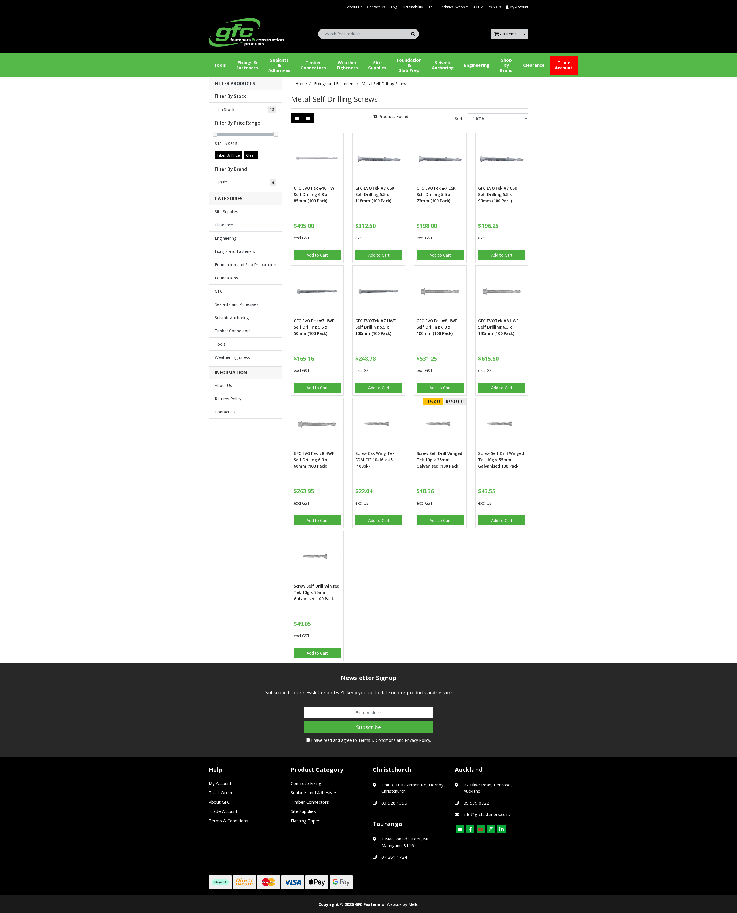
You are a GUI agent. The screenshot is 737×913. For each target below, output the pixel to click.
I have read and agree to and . (370, 740)
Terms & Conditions (377, 740)
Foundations (226, 278)
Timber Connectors (313, 65)
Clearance (533, 65)
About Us (354, 7)
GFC (219, 291)
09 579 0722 (476, 803)
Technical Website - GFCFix (461, 7)
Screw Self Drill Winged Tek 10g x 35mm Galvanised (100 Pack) (439, 460)
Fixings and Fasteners (235, 251)
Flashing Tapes (305, 821)
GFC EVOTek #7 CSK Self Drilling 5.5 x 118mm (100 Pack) (374, 194)
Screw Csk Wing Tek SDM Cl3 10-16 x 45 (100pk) (375, 460)
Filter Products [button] (235, 83)
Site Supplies (377, 65)
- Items (508, 34)
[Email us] (460, 829)
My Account (220, 783)
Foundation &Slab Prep (409, 65)
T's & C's (494, 7)
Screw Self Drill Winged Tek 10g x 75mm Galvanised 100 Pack (316, 592)
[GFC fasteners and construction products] (246, 31)
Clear (250, 155)
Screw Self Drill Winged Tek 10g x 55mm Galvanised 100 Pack (501, 460)
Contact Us (376, 7)
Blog (393, 7)
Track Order (221, 792)
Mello (413, 904)
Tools (220, 65)
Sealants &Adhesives (279, 65)
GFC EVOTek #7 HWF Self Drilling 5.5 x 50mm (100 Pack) (314, 327)
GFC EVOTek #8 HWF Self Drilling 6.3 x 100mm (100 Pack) (437, 327)
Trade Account (564, 65)
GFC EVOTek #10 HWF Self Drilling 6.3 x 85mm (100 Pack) (315, 194)
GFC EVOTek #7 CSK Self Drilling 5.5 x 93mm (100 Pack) (497, 194)
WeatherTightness (347, 65)
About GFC (219, 802)
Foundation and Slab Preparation (245, 264)
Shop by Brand (506, 65)
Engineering (476, 65)
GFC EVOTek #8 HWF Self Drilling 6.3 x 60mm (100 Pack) (314, 460)
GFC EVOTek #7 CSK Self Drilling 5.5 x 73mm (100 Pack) (436, 194)
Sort (459, 118)
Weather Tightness (232, 357)
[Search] (413, 34)
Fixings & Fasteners (247, 65)
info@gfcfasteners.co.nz (487, 814)
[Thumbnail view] (296, 118)
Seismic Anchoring (443, 65)
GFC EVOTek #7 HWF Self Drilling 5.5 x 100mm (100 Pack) (375, 327)
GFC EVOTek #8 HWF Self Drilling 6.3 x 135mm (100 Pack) (498, 327)
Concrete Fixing (306, 783)
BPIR (431, 7)
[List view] (308, 118)
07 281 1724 (394, 857)
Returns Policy (228, 398)
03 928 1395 (394, 803)
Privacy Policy (417, 740)
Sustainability (412, 7)
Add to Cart (317, 255)
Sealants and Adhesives (237, 304)
